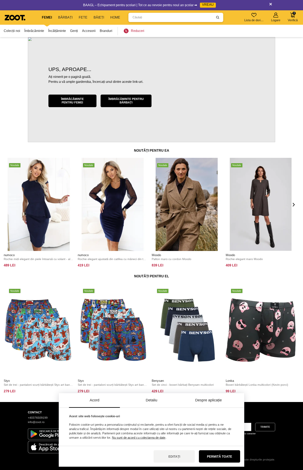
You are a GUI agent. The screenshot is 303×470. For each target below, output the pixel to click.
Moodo (156, 255)
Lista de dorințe (254, 20)
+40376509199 (38, 417)
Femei (47, 17)
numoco (9, 255)
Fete (83, 17)
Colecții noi (12, 31)
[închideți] (270, 5)
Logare (275, 20)
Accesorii (89, 31)
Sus (293, 445)
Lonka (230, 380)
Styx (7, 380)
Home (115, 17)
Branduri (106, 31)
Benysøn (158, 380)
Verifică (293, 16)
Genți (74, 31)
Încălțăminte (57, 31)
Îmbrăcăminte (34, 31)
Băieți (99, 17)
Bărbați (65, 17)
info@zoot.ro (36, 422)
